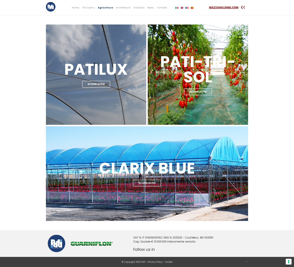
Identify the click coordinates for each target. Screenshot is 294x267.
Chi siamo (88, 7)
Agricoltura (105, 7)
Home (75, 7)
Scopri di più (96, 84)
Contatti (162, 7)
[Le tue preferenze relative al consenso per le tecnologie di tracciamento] (289, 262)
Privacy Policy (155, 261)
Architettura (123, 7)
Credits (169, 261)
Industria (139, 7)
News (151, 7)
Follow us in (145, 250)
